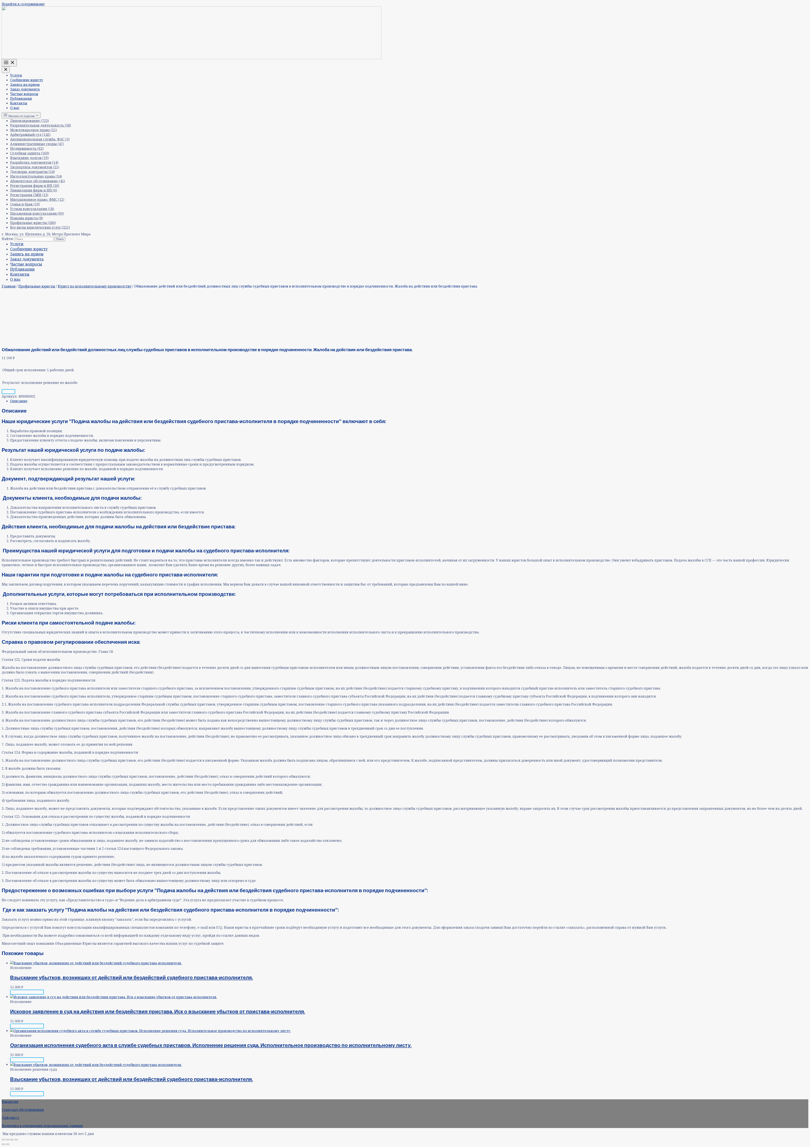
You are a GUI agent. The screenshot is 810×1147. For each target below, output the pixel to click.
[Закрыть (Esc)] (16, 1139)
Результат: (11, 382)
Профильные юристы (36, 286)
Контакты (18, 103)
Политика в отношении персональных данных (42, 1125)
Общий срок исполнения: (24, 370)
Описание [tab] (18, 401)
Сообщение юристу (26, 80)
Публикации (21, 98)
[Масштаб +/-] (3, 1139)
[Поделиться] (12, 1139)
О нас (14, 107)
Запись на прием (25, 84)
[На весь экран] (7, 1139)
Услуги (16, 75)
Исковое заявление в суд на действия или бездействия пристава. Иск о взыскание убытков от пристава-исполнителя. (157, 1011)
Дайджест (10, 1117)
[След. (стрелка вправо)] (7, 1144)
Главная (9, 286)
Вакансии (10, 1101)
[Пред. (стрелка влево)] (3, 1144)
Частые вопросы (24, 94)
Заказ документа (25, 89)
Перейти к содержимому (23, 4)
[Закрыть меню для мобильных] (6, 69)
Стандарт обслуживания (23, 1109)
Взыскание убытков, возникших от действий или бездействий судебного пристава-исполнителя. (131, 977)
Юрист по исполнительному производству (94, 286)
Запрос (8, 391)
